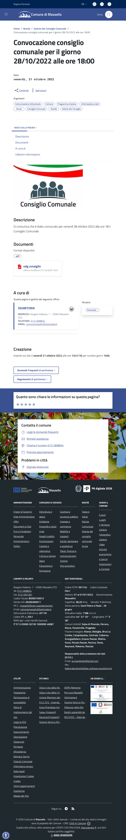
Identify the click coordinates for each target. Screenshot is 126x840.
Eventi (102, 515)
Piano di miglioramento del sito (23, 712)
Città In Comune (77, 823)
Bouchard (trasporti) (49, 717)
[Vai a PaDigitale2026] (93, 488)
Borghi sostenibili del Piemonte (80, 712)
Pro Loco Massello (73, 692)
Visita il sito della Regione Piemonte (57, 687)
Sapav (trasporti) (47, 712)
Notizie (85, 521)
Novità (26, 28)
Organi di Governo (23, 512)
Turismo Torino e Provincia (52, 722)
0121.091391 (25, 594)
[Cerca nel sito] (108, 14)
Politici (17, 546)
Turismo (64, 561)
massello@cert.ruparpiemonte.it (36, 606)
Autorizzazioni (46, 541)
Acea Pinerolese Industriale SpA (55, 707)
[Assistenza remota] (89, 823)
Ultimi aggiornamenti (24, 786)
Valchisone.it (70, 697)
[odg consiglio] (19, 266)
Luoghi (102, 520)
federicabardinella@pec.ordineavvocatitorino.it (88, 668)
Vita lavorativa (67, 566)
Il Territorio (104, 525)
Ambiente (44, 521)
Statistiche (19, 791)
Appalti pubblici (47, 536)
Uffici (16, 521)
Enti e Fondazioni (22, 531)
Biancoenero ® (88, 827)
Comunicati (87, 526)
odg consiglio (32, 266)
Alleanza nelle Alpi (73, 707)
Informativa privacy (23, 766)
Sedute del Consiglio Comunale (50, 28)
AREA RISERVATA (63, 835)
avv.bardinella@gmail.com (85, 661)
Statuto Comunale (23, 761)
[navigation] (6, 14)
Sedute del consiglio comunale (87, 536)
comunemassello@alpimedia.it (41, 324)
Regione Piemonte (22, 4)
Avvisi (85, 546)
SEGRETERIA (26, 308)
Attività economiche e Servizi (105, 554)
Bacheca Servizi (22, 756)
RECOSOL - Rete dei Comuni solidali (82, 717)
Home (17, 28)
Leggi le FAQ (20, 722)
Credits (17, 781)
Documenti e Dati (22, 526)
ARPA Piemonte (72, 687)
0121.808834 (38, 321)
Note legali (19, 771)
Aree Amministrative (24, 516)
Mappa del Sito (21, 796)
